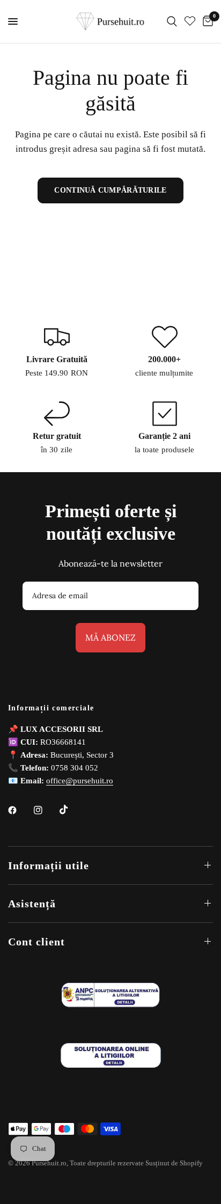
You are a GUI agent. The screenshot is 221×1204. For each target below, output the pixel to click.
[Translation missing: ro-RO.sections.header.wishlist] (190, 21)
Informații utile (48, 865)
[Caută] (172, 21)
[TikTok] (71, 809)
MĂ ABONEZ (110, 637)
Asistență (32, 903)
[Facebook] (20, 810)
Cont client (36, 942)
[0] (206, 21)
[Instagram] (45, 810)
